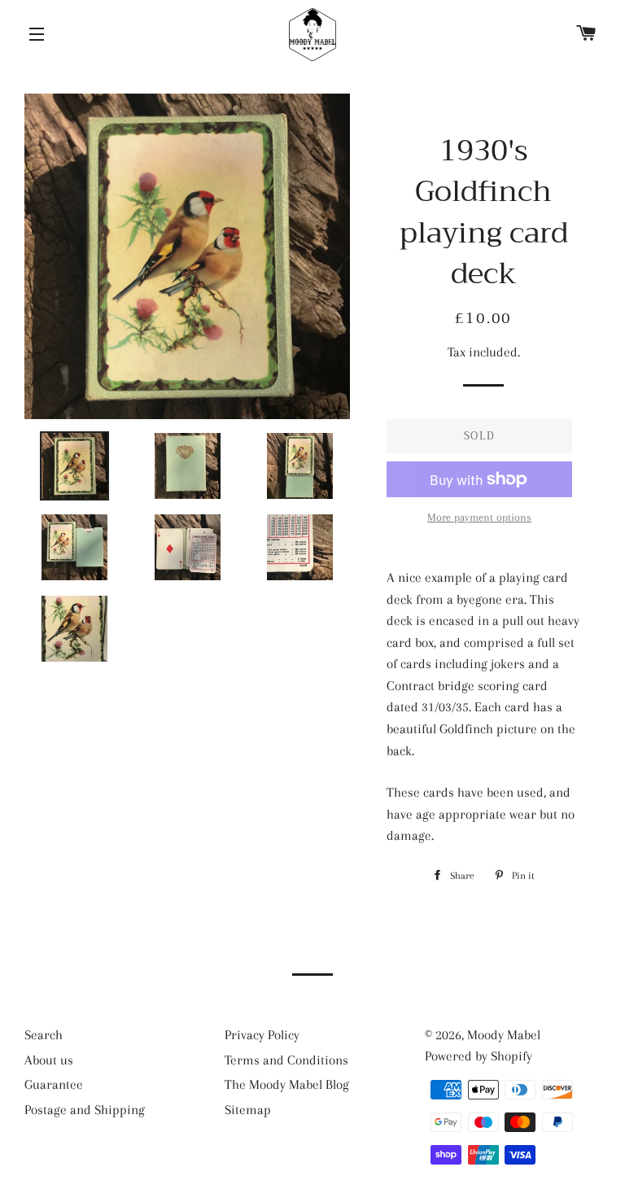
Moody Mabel (503, 1034)
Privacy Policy (262, 1034)
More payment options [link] (479, 517)
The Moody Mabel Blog (287, 1084)
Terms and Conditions (286, 1060)
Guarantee (53, 1084)
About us (48, 1060)
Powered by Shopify (478, 1056)
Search (43, 1034)
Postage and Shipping (84, 1109)
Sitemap (248, 1109)
